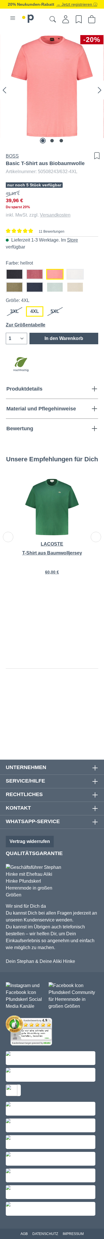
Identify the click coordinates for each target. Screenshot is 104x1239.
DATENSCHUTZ (45, 1234)
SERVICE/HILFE (25, 781)
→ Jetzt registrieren (74, 4)
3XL (16, 313)
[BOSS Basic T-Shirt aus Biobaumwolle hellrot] (52, 86)
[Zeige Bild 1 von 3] (42, 140)
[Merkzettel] (78, 19)
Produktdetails (24, 389)
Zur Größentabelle (25, 324)
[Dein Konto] (65, 19)
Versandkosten (55, 215)
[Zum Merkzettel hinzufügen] (95, 155)
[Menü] (13, 18)
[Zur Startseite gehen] (28, 17)
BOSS (12, 156)
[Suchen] (52, 19)
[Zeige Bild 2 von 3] (52, 140)
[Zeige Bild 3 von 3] (61, 140)
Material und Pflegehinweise (41, 409)
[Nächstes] (99, 90)
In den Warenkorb (63, 338)
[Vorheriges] (4, 90)
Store (72, 240)
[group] (52, 530)
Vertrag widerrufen (30, 841)
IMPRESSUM (73, 1234)
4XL (34, 311)
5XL (57, 313)
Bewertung (19, 428)
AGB (24, 1234)
